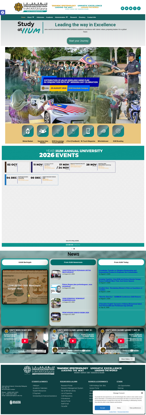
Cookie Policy (113, 412)
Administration (60, 17)
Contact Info (91, 17)
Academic (49, 17)
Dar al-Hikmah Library (68, 391)
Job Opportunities (124, 386)
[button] (142, 393)
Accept (102, 408)
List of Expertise (66, 393)
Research (73, 17)
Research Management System (72, 388)
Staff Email (65, 404)
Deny (119, 408)
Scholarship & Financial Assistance (45, 396)
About (29, 17)
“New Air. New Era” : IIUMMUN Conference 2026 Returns (120, 297)
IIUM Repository (66, 396)
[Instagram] (135, 8)
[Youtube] (130, 8)
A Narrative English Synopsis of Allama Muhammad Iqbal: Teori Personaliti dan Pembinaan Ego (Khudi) (120, 305)
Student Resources (39, 391)
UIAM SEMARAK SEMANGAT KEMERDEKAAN (73, 299)
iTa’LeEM (64, 406)
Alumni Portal (65, 401)
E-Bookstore (65, 398)
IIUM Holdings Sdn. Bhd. (97, 386)
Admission (40, 17)
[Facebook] (122, 8)
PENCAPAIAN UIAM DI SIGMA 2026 (75, 312)
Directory (82, 17)
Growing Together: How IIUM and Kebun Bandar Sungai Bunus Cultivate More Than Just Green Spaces (120, 280)
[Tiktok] (139, 8)
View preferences (135, 408)
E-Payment (36, 393)
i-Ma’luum (36, 386)
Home (23, 17)
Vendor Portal (94, 388)
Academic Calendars (40, 388)
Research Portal (66, 386)
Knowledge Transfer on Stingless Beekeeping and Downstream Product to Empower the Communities (118, 271)
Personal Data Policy (123, 412)
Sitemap (121, 388)
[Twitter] (126, 8)
